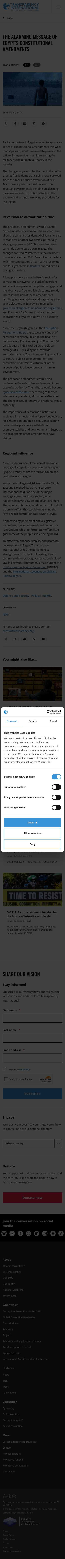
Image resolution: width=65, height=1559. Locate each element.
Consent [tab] (12, 721)
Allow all (33, 822)
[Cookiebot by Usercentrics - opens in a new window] (46, 712)
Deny (33, 844)
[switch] (56, 787)
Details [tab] (32, 721)
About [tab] (53, 721)
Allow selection (33, 833)
